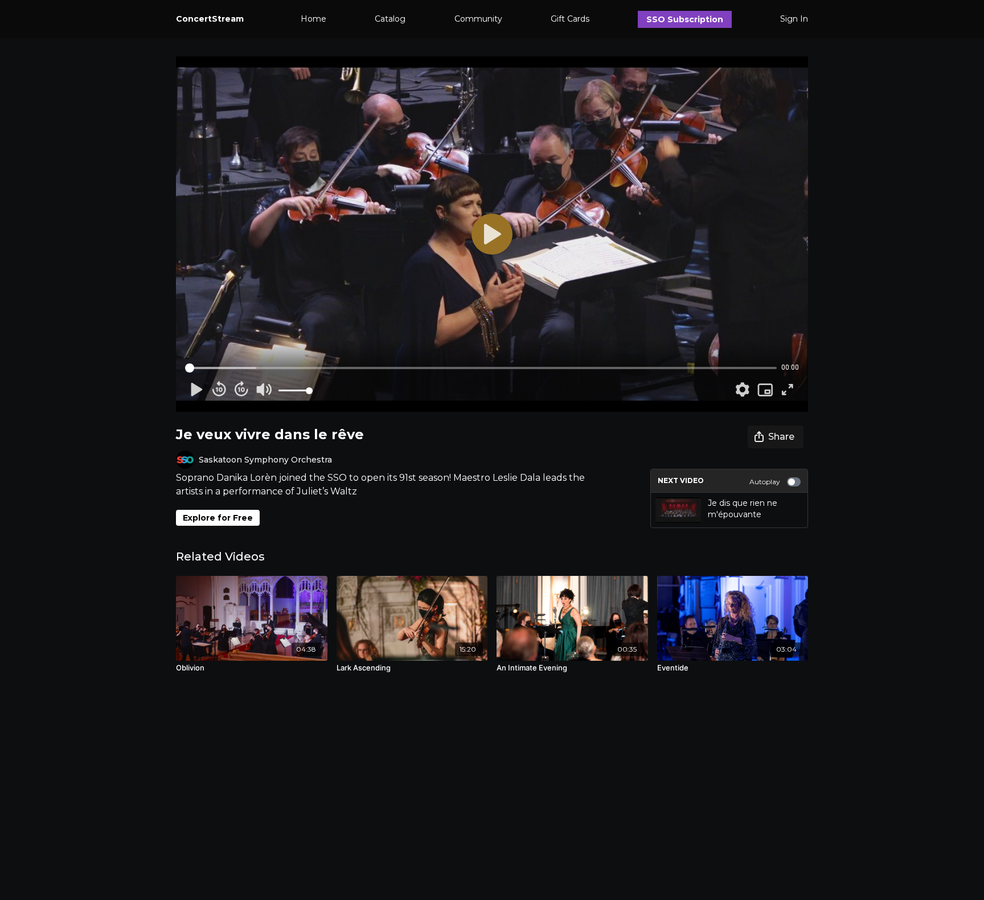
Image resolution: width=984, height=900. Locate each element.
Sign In (794, 19)
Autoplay (764, 481)
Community (478, 19)
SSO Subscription (684, 19)
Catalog (390, 19)
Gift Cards (570, 19)
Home (313, 19)
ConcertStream (210, 19)
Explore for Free (218, 518)
